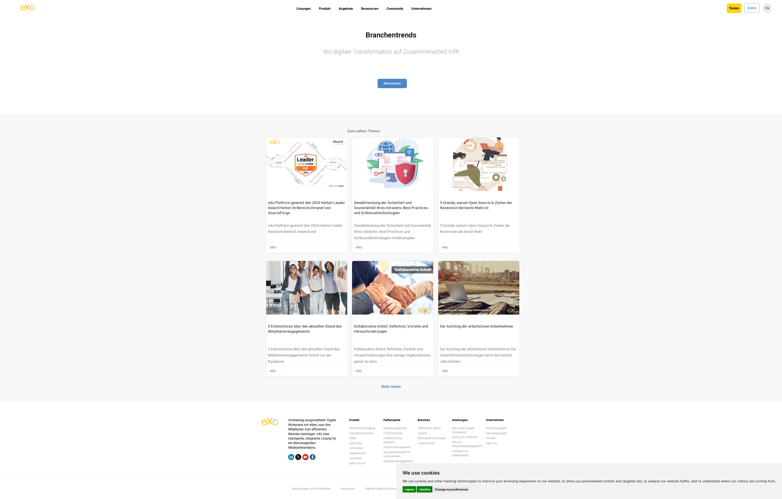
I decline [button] (424, 489)
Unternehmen (421, 8)
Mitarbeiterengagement (398, 461)
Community (395, 8)
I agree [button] (409, 489)
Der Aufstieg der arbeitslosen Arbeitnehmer (476, 326)
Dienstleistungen (496, 433)
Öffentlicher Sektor (429, 428)
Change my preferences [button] (451, 489)
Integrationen (357, 453)
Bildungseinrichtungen (432, 438)
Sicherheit (355, 458)
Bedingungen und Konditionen (311, 488)
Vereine (422, 433)
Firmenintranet (392, 433)
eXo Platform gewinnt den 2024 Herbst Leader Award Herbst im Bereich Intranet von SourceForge (306, 208)
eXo (273, 247)
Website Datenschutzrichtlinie (383, 488)
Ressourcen (369, 8)
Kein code (355, 443)
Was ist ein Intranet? (465, 437)
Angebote (346, 8)
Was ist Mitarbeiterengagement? (467, 444)
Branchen (424, 420)
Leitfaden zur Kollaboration (460, 453)
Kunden (491, 438)
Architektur (356, 448)
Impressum (347, 488)
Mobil (352, 438)
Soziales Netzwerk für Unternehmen (397, 454)
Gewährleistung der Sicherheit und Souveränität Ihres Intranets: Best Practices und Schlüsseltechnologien (391, 208)
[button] (392, 83)
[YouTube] (305, 457)
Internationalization (361, 433)
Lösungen (303, 8)
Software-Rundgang (362, 428)
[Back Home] (27, 9)
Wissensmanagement (397, 447)
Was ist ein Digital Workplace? (463, 430)
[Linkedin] (291, 457)
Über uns (491, 443)
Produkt (325, 8)
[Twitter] (298, 457)
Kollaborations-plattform (393, 440)
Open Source (357, 463)
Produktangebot (496, 428)
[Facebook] (313, 457)
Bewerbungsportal (395, 428)
